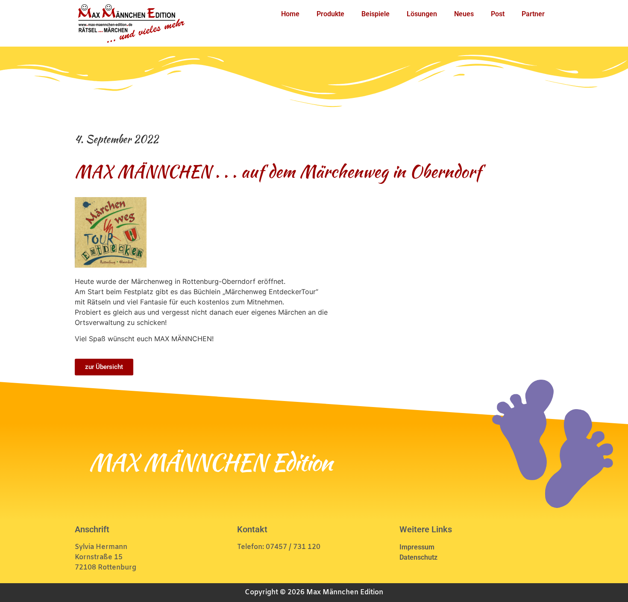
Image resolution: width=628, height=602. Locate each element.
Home (290, 14)
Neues (464, 14)
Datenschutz (418, 557)
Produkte (330, 14)
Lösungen (422, 14)
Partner (533, 14)
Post (498, 14)
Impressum (416, 547)
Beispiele (375, 14)
